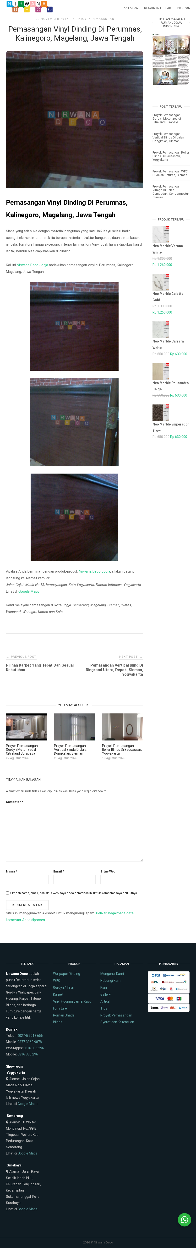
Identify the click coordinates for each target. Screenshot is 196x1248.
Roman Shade (64, 1015)
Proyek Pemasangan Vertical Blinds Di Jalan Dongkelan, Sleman (168, 137)
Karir (103, 987)
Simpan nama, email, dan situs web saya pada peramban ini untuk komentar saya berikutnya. (74, 893)
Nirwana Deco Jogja (32, 265)
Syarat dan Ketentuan (117, 1022)
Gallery (105, 994)
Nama (11, 871)
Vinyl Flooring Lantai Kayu (72, 1001)
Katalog (131, 8)
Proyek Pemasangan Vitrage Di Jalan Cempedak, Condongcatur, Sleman (170, 192)
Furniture (60, 1008)
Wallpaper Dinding (66, 974)
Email (58, 871)
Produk (183, 8)
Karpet (58, 994)
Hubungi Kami (110, 981)
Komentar (14, 802)
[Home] (30, 11)
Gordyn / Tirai (63, 987)
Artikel (105, 1001)
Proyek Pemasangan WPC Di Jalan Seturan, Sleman (170, 173)
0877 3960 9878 (29, 1042)
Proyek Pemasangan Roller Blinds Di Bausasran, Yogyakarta (170, 156)
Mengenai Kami (112, 974)
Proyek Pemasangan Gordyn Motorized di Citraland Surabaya (166, 118)
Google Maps (28, 591)
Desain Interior (157, 8)
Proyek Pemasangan (96, 19)
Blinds (57, 1022)
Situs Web (107, 871)
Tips (103, 1008)
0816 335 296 (33, 1048)
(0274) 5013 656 (30, 1036)
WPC (56, 981)
